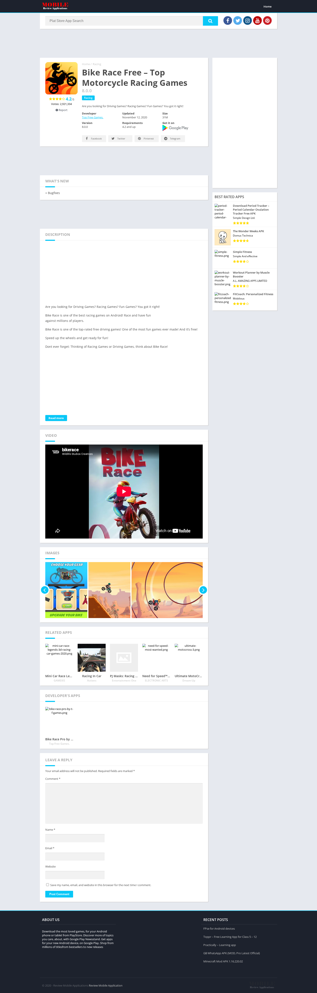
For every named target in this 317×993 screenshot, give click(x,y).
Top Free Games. (92, 117)
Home (267, 6)
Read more (56, 418)
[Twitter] (237, 20)
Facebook (96, 138)
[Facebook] (227, 20)
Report (62, 110)
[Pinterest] (267, 20)
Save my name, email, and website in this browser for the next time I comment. (100, 885)
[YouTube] (257, 20)
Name (50, 830)
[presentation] (45, 590)
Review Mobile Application (105, 985)
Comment (52, 779)
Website (50, 866)
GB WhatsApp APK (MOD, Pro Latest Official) (231, 953)
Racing (97, 64)
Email (49, 848)
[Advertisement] (158, 43)
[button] (210, 21)
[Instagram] (247, 20)
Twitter (121, 138)
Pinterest (148, 138)
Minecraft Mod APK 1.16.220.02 (223, 961)
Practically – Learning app (219, 945)
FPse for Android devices (219, 928)
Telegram (174, 138)
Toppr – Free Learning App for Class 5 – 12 (230, 937)
